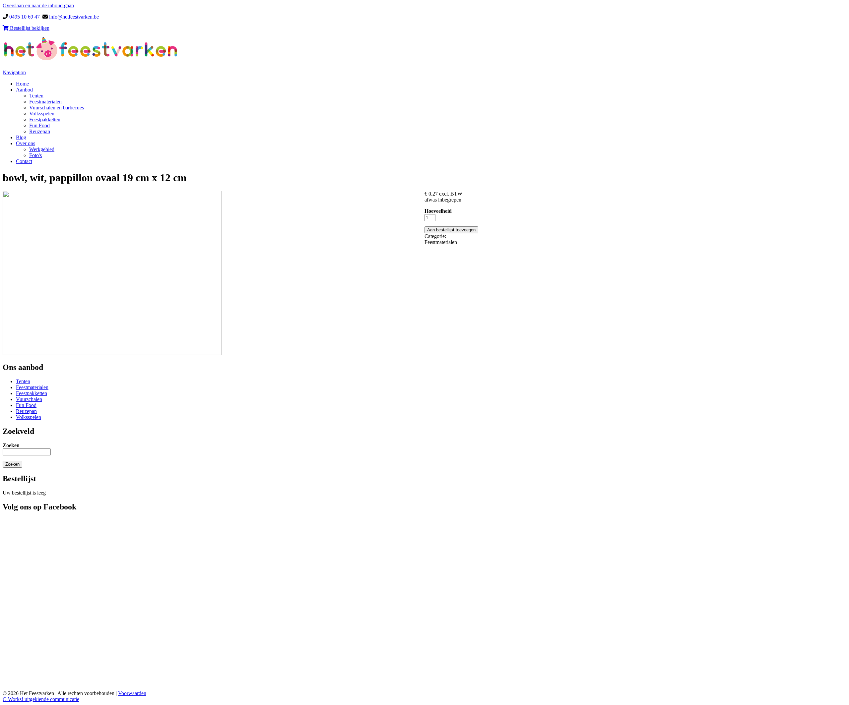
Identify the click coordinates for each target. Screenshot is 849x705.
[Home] (91, 59)
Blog (21, 137)
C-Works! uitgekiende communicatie (41, 699)
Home (22, 84)
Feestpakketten (44, 119)
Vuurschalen (29, 399)
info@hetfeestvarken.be (74, 17)
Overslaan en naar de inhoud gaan (38, 5)
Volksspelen (41, 113)
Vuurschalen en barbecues (56, 107)
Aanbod (24, 89)
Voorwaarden (132, 693)
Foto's (35, 155)
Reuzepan (39, 131)
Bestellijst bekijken (29, 28)
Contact (24, 161)
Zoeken (11, 445)
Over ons (25, 143)
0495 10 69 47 (24, 17)
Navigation (14, 72)
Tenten (36, 95)
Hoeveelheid (438, 211)
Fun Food (39, 125)
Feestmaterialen (45, 101)
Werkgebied (41, 149)
